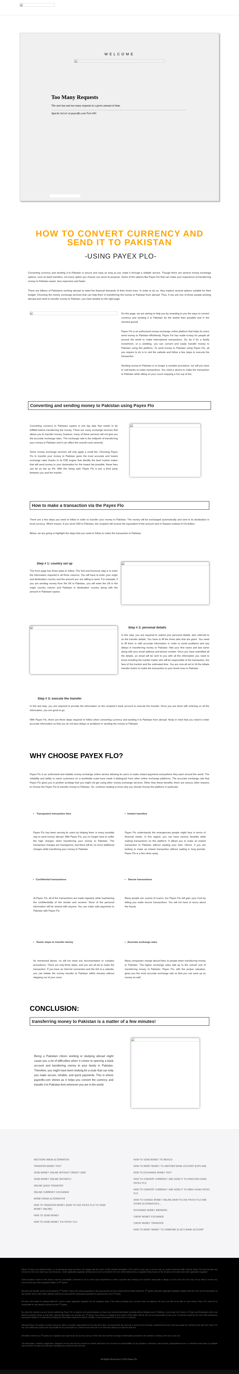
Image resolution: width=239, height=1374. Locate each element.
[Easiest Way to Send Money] (37, 7)
